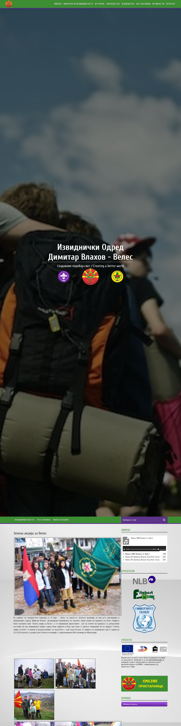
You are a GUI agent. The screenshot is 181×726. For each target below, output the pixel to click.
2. (141, 557)
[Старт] (124, 549)
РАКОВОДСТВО (113, 4)
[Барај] (164, 520)
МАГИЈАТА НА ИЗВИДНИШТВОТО (78, 4)
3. (141, 560)
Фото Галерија (43, 520)
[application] (144, 548)
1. (136, 554)
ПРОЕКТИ (170, 4)
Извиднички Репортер (24, 520)
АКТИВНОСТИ (158, 4)
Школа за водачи (60, 520)
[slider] (163, 549)
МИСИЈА (58, 4)
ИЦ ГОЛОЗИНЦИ (143, 4)
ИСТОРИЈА (99, 4)
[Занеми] (158, 549)
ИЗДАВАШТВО (128, 4)
